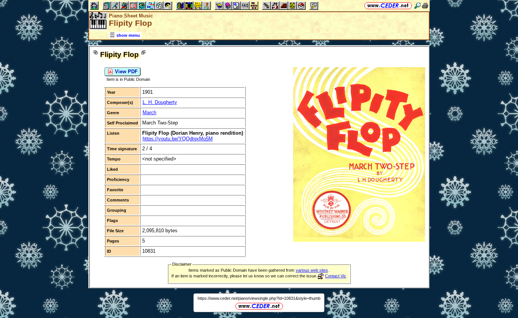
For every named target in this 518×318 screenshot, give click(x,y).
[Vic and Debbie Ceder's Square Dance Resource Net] (388, 5)
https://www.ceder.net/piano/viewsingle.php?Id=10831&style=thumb (259, 298)
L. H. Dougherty (160, 102)
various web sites (312, 270)
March (149, 112)
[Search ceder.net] (417, 5)
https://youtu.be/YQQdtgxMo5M (178, 139)
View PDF (125, 71)
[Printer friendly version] (425, 5)
